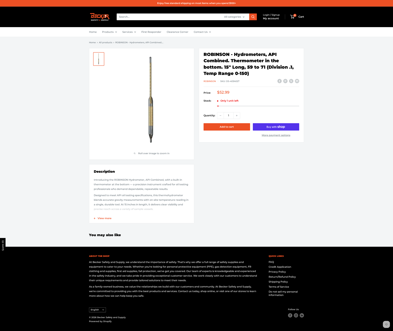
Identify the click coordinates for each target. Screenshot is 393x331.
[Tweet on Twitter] (291, 81)
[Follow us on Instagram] (296, 315)
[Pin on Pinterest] (285, 81)
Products (108, 31)
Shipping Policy (278, 281)
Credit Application (280, 266)
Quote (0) (2, 245)
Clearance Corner (177, 31)
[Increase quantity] (236, 115)
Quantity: (209, 115)
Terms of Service (279, 286)
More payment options (276, 135)
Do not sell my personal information (283, 293)
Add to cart (227, 126)
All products (105, 42)
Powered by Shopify (100, 321)
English (95, 309)
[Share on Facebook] (279, 81)
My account (271, 18)
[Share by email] (297, 81)
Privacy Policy (277, 271)
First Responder (151, 31)
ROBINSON (210, 81)
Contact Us (201, 31)
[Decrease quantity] (220, 115)
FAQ (271, 262)
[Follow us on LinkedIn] (302, 315)
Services (127, 31)
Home (93, 31)
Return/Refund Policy (282, 276)
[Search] (253, 16)
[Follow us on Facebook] (290, 315)
